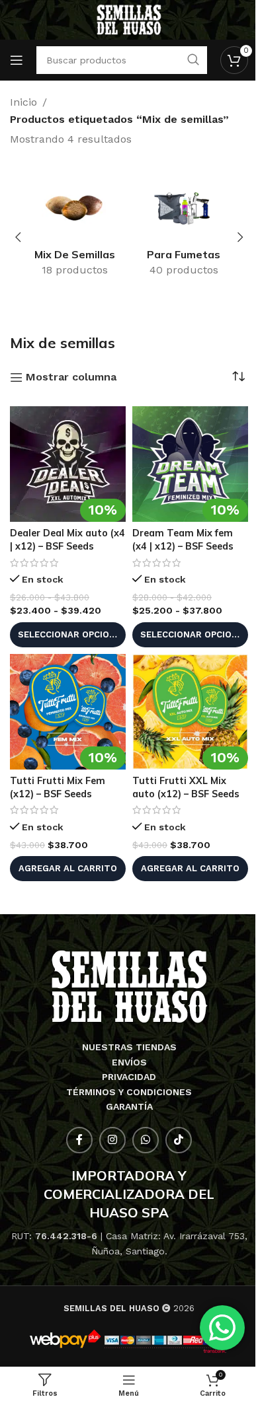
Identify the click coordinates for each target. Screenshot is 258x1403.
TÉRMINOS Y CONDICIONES (129, 1092)
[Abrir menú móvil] (16, 60)
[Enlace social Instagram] (112, 1140)
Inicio (23, 102)
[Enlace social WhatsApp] (145, 1140)
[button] (18, 237)
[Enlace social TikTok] (178, 1140)
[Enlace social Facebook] (79, 1140)
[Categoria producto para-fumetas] (183, 229)
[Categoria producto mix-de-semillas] (74, 229)
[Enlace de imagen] (129, 986)
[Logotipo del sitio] (129, 19)
